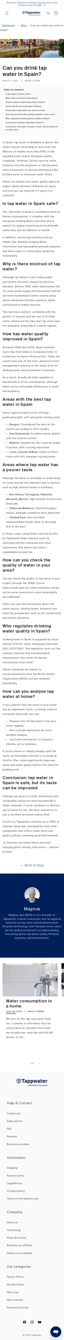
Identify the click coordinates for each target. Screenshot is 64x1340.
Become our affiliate (19, 1245)
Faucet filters (15, 1277)
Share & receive (16, 1238)
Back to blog (34, 865)
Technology (14, 1230)
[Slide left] (24, 1063)
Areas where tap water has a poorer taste (25, 110)
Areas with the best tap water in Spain (23, 106)
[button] (7, 13)
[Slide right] (39, 1063)
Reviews (12, 1136)
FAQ (9, 1129)
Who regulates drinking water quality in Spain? (28, 118)
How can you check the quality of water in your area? (30, 114)
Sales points (14, 1121)
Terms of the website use (22, 1199)
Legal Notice (14, 1183)
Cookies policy (16, 1191)
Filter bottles (15, 1300)
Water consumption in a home (29, 1003)
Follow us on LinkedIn (19, 1253)
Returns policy (15, 1176)
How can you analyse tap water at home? (25, 123)
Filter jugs (13, 1292)
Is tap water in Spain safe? (18, 94)
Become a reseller (18, 1144)
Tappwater (8, 25)
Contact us (13, 1113)
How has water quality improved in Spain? (26, 102)
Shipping (12, 1168)
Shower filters (15, 1285)
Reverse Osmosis (18, 1308)
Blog (24, 25)
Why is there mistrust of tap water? (22, 98)
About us (12, 1222)
